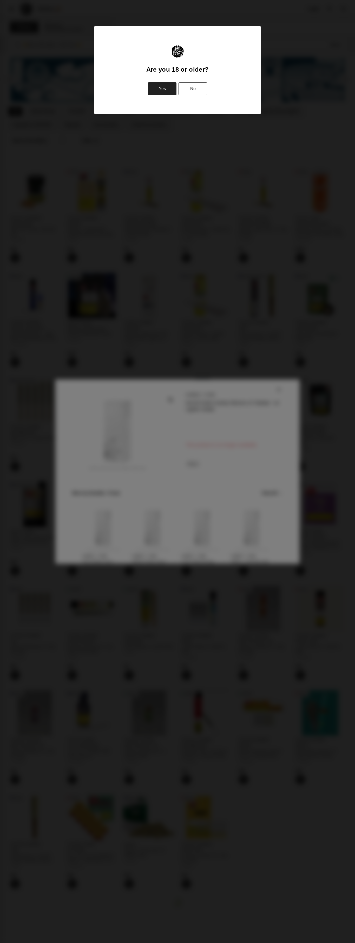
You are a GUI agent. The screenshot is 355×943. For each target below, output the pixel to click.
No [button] (193, 88)
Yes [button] (162, 88)
